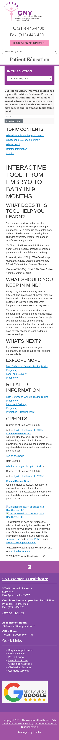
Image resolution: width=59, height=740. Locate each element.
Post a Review (16, 657)
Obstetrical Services (19, 667)
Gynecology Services (20, 663)
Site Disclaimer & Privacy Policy (29, 721)
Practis (37, 732)
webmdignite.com (20, 551)
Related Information (16, 149)
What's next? (13, 144)
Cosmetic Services (18, 670)
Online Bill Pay (16, 653)
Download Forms (18, 660)
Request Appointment (20, 650)
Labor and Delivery (16, 374)
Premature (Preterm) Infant (20, 412)
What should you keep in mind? (23, 140)
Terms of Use (13, 539)
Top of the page (15, 456)
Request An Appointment (29, 43)
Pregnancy (12, 377)
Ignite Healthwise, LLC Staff (29, 476)
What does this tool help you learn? (25, 135)
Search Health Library (13, 121)
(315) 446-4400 (30, 28)
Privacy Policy (33, 539)
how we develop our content (21, 542)
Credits (10, 153)
